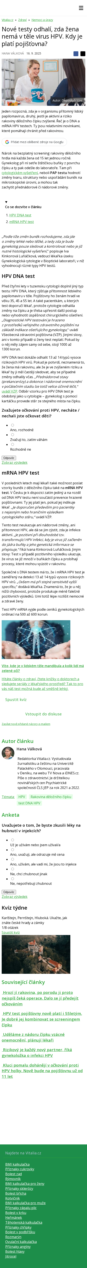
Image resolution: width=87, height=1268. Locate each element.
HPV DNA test (20, 215)
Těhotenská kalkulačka (23, 1222)
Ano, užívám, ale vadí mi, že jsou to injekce (43, 864)
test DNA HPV (29, 803)
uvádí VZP (9, 391)
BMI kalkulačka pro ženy (24, 1183)
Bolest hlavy (14, 1251)
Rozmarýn (13, 1237)
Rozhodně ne (20, 449)
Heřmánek (13, 1217)
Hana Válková (13, 53)
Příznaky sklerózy (19, 1188)
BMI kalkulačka (17, 1164)
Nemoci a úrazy (42, 20)
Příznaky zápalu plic (21, 1207)
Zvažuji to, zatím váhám (28, 439)
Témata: (8, 796)
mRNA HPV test (21, 221)
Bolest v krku (15, 1212)
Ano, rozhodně (22, 430)
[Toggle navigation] (81, 8)
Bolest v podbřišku (20, 1232)
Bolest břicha (15, 1193)
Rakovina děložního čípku (51, 796)
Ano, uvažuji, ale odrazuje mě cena (37, 854)
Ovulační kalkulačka (21, 1241)
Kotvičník (12, 1198)
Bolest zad (13, 1174)
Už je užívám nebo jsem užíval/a (35, 845)
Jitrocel (10, 1256)
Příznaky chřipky (18, 1227)
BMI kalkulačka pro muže (25, 1203)
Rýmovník (13, 1178)
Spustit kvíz (16, 699)
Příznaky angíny (18, 1246)
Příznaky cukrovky (19, 1169)
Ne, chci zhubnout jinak (28, 874)
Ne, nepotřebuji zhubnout (31, 883)
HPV (21, 796)
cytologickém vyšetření (20, 172)
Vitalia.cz (7, 20)
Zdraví (22, 20)
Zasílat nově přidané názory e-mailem (26, 724)
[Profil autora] (8, 753)
